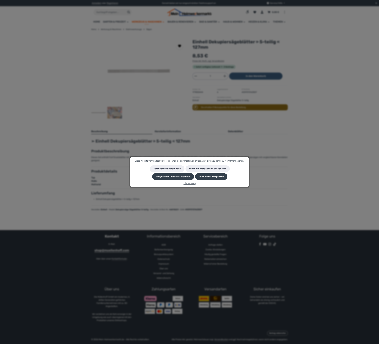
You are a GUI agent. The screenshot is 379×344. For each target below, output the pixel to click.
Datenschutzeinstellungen (167, 168)
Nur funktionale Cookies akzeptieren (207, 168)
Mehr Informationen (234, 161)
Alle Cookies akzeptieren (211, 176)
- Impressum (190, 183)
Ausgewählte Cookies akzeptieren (173, 176)
